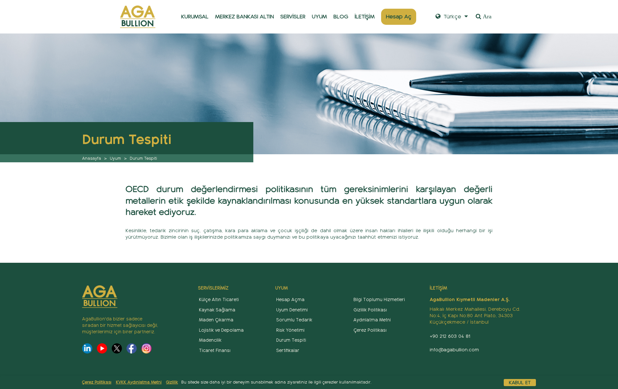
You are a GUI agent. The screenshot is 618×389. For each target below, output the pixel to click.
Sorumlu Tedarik (294, 320)
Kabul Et (520, 382)
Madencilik (210, 340)
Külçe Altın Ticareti (219, 299)
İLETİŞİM (365, 16)
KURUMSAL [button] (195, 16)
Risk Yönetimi (290, 330)
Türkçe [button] (451, 16)
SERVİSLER (292, 16)
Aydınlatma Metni (372, 320)
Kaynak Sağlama (217, 310)
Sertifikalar (287, 350)
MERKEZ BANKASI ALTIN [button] (244, 16)
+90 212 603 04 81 (450, 336)
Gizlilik (172, 382)
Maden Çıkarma (216, 320)
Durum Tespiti (291, 340)
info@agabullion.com (454, 350)
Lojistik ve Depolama (221, 330)
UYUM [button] (319, 16)
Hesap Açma (290, 299)
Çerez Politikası (96, 382)
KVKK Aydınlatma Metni (139, 382)
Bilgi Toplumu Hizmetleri (379, 299)
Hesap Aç (398, 16)
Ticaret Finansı (214, 350)
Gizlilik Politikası (370, 310)
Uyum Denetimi (292, 310)
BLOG (340, 16)
